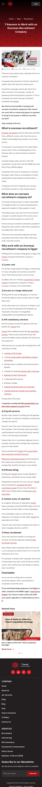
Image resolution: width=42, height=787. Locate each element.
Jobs (4, 708)
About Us (5, 690)
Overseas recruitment (10, 133)
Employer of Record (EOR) (12, 756)
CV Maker (5, 717)
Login (36, 4)
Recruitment (28, 19)
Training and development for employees (19, 387)
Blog (18, 19)
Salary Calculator (9, 713)
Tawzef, (4, 257)
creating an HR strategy (13, 353)
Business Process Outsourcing (15, 375)
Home (11, 19)
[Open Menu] (3, 4)
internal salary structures (29, 371)
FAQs (4, 699)
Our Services (7, 695)
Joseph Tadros (18, 69)
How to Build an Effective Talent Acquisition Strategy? (19, 644)
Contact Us (6, 722)
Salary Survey (7, 751)
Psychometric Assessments (13, 747)
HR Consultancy (8, 742)
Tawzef (16, 101)
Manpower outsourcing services (13, 459)
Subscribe (32, 773)
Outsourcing (7, 738)
